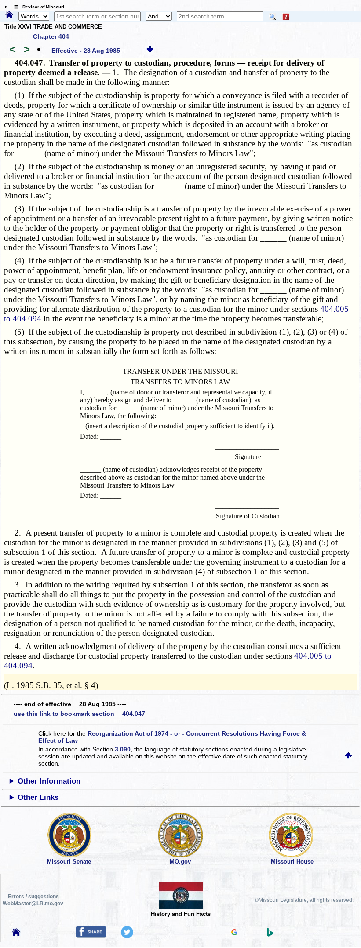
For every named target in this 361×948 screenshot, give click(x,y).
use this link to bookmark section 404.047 (79, 713)
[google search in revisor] (234, 933)
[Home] (9, 15)
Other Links (38, 797)
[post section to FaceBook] (91, 935)
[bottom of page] (149, 50)
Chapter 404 (51, 36)
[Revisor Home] (16, 933)
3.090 (123, 749)
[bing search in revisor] (270, 934)
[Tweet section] (127, 936)
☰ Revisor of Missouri (37, 6)
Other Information (49, 781)
